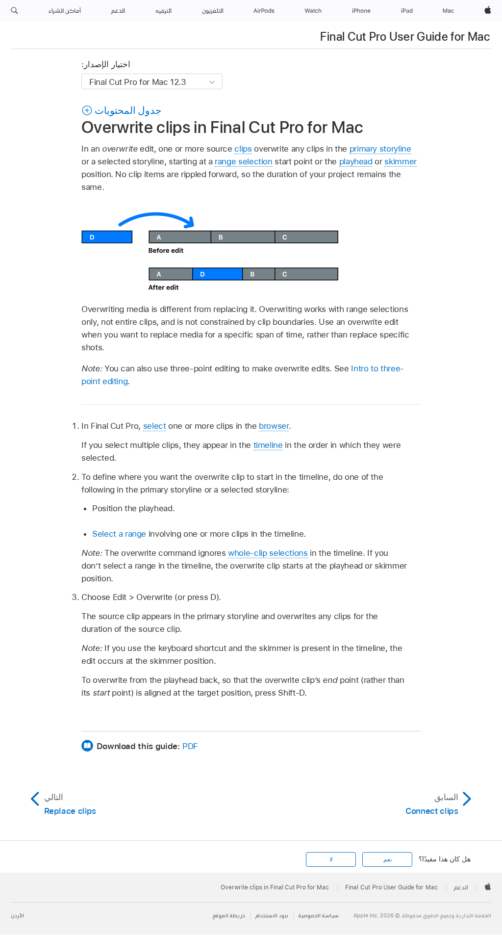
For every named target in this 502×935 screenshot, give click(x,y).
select (154, 426)
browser (274, 426)
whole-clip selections (268, 553)
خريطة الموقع (229, 915)
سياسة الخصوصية (319, 915)
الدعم (461, 887)
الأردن (17, 915)
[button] (14, 11)
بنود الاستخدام (271, 915)
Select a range (119, 534)
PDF (190, 746)
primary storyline (380, 149)
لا (331, 859)
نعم (387, 859)
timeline (268, 445)
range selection (244, 161)
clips (242, 149)
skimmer (400, 161)
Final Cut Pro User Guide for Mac (405, 36)
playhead (356, 161)
